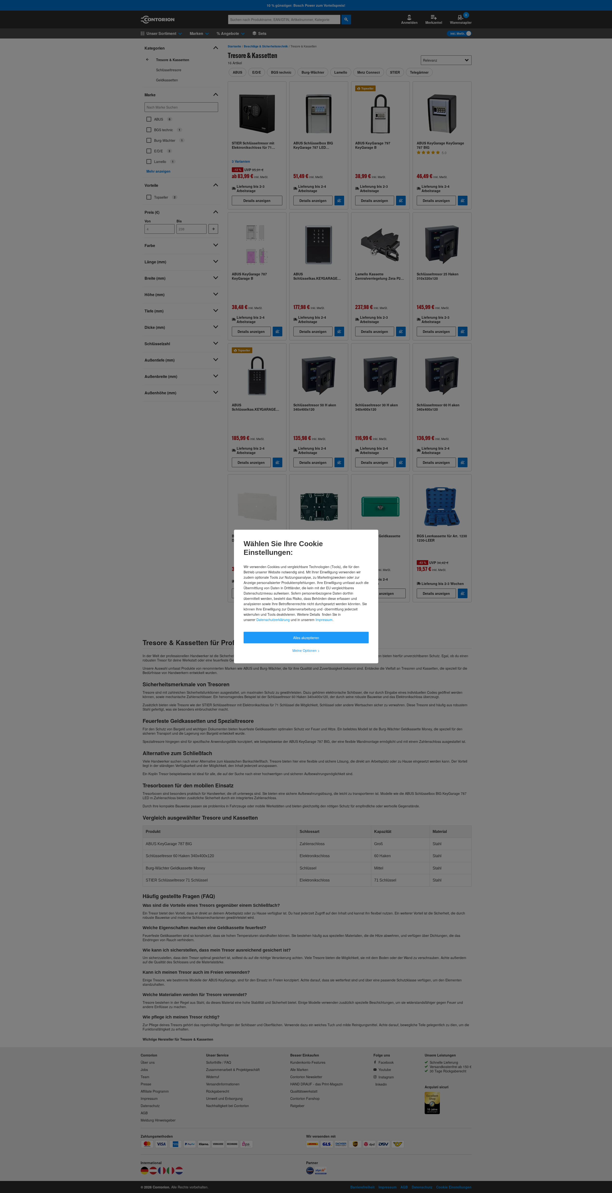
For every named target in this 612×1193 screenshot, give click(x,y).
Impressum (324, 619)
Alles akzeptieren (306, 637)
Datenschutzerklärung (273, 619)
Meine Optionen (306, 650)
